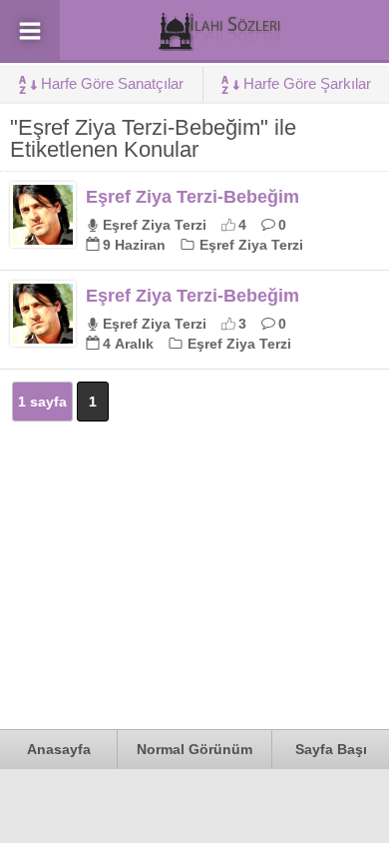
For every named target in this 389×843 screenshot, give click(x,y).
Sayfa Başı (331, 749)
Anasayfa (59, 749)
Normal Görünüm (194, 749)
